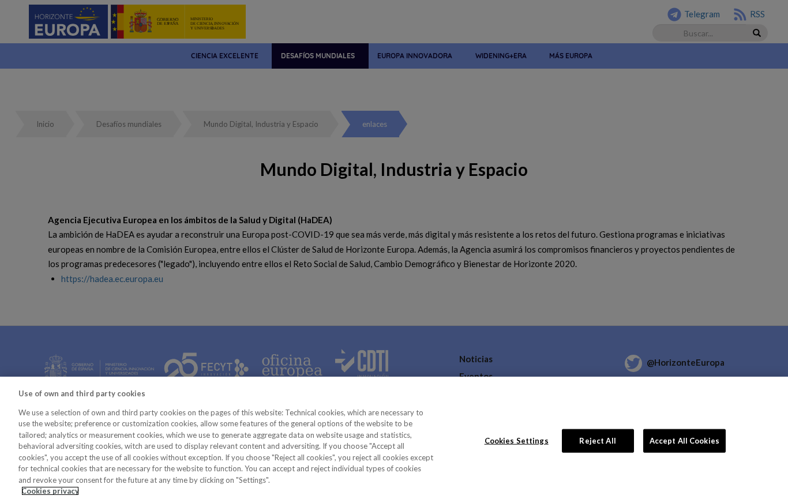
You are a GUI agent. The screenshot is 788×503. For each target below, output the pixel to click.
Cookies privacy (50, 491)
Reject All (597, 440)
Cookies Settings (517, 440)
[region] (394, 440)
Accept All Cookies (684, 440)
